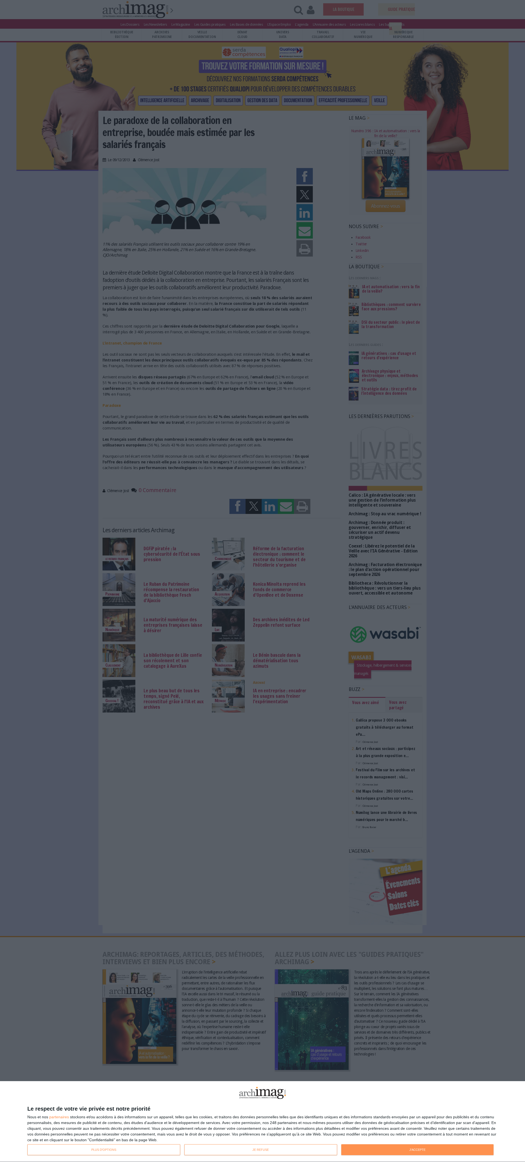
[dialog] (262, 1121)
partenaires (59, 1117)
